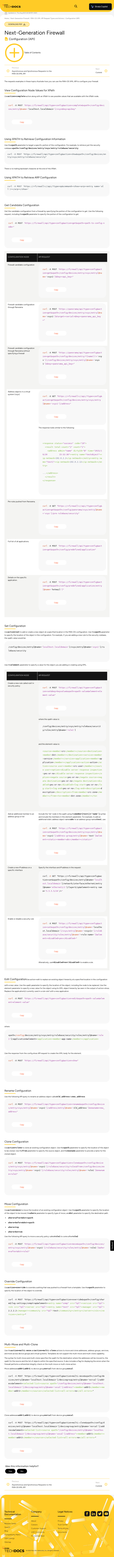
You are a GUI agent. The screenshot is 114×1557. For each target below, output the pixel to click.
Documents (62, 1532)
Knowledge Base (38, 1536)
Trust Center (63, 1525)
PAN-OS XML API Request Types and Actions (47, 18)
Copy (22, 122)
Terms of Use (63, 1528)
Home (6, 18)
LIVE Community (38, 1532)
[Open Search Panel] (76, 6)
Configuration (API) (72, 18)
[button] (112, 1245)
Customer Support (38, 1528)
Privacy (60, 1521)
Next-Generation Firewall (19, 18)
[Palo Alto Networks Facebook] (87, 1515)
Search (7, 1527)
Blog (6, 1531)
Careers (34, 1525)
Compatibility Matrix (12, 1535)
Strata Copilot (101, 6)
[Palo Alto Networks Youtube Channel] (106, 1515)
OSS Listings (9, 1538)
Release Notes (10, 1523)
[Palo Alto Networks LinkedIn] (93, 1515)
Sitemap (7, 1542)
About (33, 1521)
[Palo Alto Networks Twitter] (100, 1515)
